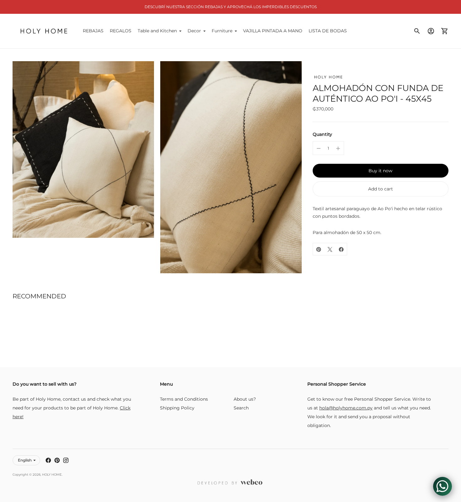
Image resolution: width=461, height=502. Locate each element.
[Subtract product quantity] (318, 148)
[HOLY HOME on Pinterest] (57, 460)
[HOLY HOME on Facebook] (48, 460)
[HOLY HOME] (44, 31)
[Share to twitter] (330, 249)
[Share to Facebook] (341, 249)
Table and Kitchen (157, 31)
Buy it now (380, 171)
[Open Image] (83, 149)
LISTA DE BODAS (328, 31)
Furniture (222, 31)
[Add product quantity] (338, 148)
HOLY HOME (52, 475)
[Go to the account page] (431, 31)
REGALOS (120, 31)
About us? (245, 399)
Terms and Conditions (184, 399)
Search (241, 408)
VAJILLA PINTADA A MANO (272, 31)
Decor (194, 31)
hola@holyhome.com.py (346, 408)
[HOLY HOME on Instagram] (66, 460)
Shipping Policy (177, 408)
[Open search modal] (417, 31)
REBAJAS (93, 31)
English (25, 460)
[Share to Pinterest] (318, 249)
